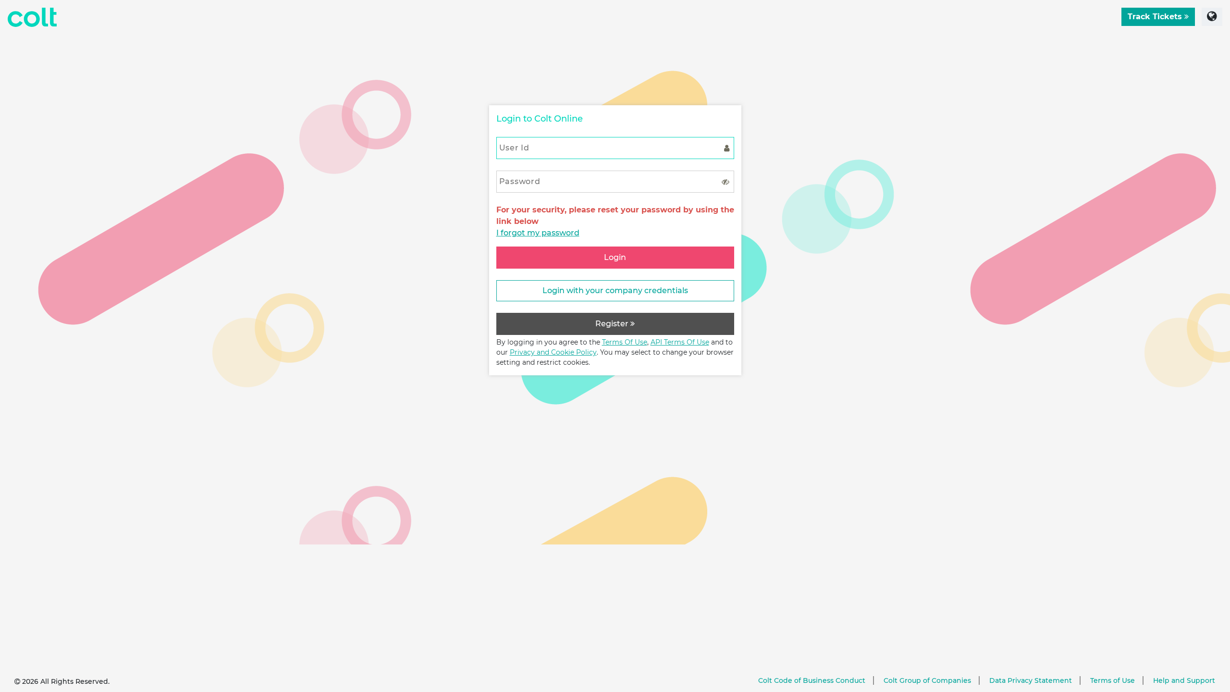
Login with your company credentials (615, 290)
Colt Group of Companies (927, 680)
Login (615, 257)
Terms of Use (1112, 680)
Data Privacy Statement (1030, 680)
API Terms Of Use (680, 342)
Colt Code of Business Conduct (811, 680)
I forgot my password (537, 232)
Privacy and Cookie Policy (553, 352)
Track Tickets (1156, 16)
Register (612, 323)
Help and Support (1184, 680)
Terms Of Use (624, 342)
